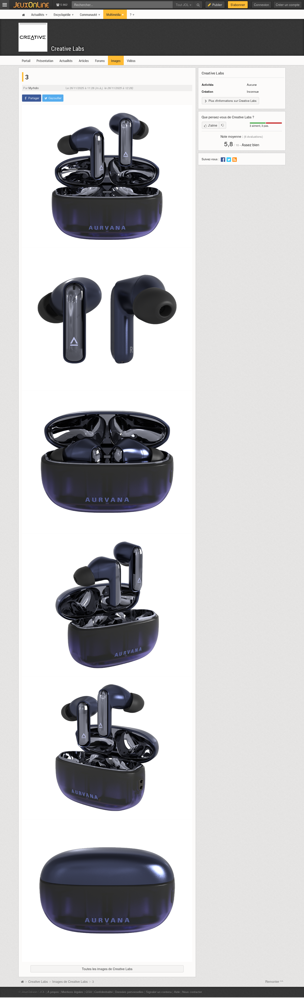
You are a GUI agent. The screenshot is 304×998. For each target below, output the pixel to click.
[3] (107, 176)
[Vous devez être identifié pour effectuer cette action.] (222, 125)
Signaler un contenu (159, 992)
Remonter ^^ (274, 981)
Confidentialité (103, 992)
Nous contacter (192, 992)
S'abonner (238, 4)
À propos (53, 992)
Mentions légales (72, 992)
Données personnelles (129, 992)
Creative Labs (67, 48)
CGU (89, 992)
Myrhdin (33, 88)
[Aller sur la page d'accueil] (22, 981)
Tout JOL (183, 4)
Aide (177, 992)
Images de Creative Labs (70, 981)
